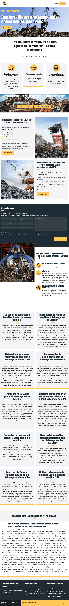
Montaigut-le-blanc (39, 548)
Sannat (48, 571)
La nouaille (48, 542)
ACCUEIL (45, 3)
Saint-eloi (47, 555)
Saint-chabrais (63, 554)
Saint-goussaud (54, 557)
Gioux (20, 540)
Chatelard (41, 535)
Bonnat (44, 531)
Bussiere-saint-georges (52, 533)
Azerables (52, 530)
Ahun (3, 530)
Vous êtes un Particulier (24, 106)
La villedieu (5, 543)
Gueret (33, 540)
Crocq (38, 536)
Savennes (58, 571)
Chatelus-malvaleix (61, 535)
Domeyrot (52, 536)
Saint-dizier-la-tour (7, 555)
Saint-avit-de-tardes (53, 554)
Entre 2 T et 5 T (33, 234)
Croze (47, 536)
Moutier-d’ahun (6, 550)
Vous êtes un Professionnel (42, 106)
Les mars (33, 545)
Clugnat (22, 536)
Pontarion (13, 552)
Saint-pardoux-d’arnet (20, 564)
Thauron (16, 573)
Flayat (39, 538)
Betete (35, 531)
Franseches (56, 538)
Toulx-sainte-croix (23, 573)
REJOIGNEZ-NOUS (54, 3)
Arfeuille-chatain (22, 530)
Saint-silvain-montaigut (14, 569)
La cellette (14, 542)
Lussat (16, 547)
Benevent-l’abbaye (28, 531)
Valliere (31, 573)
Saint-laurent (57, 559)
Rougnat (36, 552)
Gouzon (28, 540)
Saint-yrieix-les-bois (33, 571)
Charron (36, 535)
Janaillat (47, 540)
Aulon (41, 530)
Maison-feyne (36, 547)
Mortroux (54, 548)
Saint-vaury (64, 569)
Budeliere (33, 533)
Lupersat (11, 547)
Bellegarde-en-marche (17, 531)
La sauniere (55, 542)
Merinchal (30, 548)
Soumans (63, 571)
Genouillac (5, 540)
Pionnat (9, 552)
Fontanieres (49, 538)
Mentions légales (5, 604)
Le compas (54, 543)
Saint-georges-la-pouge (17, 557)
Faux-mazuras (29, 538)
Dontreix (57, 536)
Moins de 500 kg (5, 234)
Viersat (45, 573)
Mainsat (30, 547)
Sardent (53, 571)
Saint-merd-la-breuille (53, 562)
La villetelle (11, 543)
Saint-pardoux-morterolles (58, 564)
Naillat (31, 550)
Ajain (6, 530)
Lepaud (23, 545)
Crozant (43, 536)
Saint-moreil (11, 564)
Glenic (24, 540)
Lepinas (28, 545)
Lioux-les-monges (48, 545)
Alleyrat (11, 530)
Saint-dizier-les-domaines (19, 555)
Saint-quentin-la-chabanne (30, 567)
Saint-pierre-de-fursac (31, 566)
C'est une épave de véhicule (51, 234)
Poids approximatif (5, 232)
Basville (62, 530)
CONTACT (62, 3)
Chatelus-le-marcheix (49, 535)
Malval (64, 547)
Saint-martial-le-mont (58, 561)
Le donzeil (60, 543)
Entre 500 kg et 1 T (15, 234)
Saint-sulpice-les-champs (53, 569)
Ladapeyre (17, 543)
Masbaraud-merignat (12, 548)
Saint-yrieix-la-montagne (21, 571)
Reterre (27, 552)
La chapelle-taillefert (22, 542)
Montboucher (47, 548)
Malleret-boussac (57, 547)
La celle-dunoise (6, 542)
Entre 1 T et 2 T (24, 234)
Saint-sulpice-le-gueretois (40, 569)
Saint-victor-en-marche (8, 571)
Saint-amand (31, 554)
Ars (33, 530)
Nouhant (42, 550)
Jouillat (57, 540)
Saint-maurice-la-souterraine (25, 562)
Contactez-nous (8, 152)
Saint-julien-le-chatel (35, 559)
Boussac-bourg (22, 533)
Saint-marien (49, 561)
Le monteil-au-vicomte (15, 545)
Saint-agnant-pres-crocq (13, 554)
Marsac (4, 548)
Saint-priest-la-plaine (7, 567)
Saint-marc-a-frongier (39, 561)
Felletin (35, 538)
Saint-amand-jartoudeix (41, 554)
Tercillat (11, 573)
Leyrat (37, 545)
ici (66, 604)
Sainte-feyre (42, 571)
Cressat (34, 536)
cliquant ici (7, 592)
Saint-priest (51, 566)
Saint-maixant (29, 561)
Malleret (50, 547)
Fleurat (44, 538)
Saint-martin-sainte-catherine (9, 562)
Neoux (34, 550)
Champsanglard (25, 535)
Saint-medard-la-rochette (40, 562)
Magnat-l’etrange (22, 547)
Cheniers (11, 536)
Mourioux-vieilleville (62, 548)
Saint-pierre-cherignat (19, 566)
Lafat (22, 543)
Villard (49, 573)
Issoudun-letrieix (39, 540)
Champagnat (17, 535)
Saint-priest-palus (18, 567)
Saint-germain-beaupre (43, 557)
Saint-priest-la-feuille (60, 566)
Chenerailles (5, 536)
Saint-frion (7, 557)
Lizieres (56, 545)
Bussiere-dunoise (41, 533)
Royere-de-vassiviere (44, 552)
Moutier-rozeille (24, 550)
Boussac (15, 533)
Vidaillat (41, 573)
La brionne (62, 540)
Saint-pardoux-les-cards (44, 564)
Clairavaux (17, 536)
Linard (41, 545)
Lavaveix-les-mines (37, 543)
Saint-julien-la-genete (24, 559)
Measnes (25, 548)
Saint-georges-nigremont (30, 557)
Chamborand (10, 535)
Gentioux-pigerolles (13, 540)
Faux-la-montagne (20, 538)
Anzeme (15, 530)
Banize (57, 530)
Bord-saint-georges (51, 531)
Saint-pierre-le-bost (42, 566)
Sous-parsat (5, 573)
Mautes (20, 548)
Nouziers (54, 550)
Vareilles (35, 573)
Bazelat (4, 531)
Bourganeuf (9, 533)
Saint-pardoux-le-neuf (32, 564)
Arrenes (29, 530)
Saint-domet (41, 555)
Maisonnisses (43, 547)
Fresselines (62, 538)
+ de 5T (41, 234)
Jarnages (52, 540)
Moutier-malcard (15, 550)
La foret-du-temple (40, 542)
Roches (32, 552)
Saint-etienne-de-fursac (56, 555)
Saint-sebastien (41, 567)
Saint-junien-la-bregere (47, 559)
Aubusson (37, 530)
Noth (38, 550)
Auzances (46, 530)
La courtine (31, 542)
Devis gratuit (5, 27)
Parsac (59, 550)
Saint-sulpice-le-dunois (27, 569)
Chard (31, 535)
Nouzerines (48, 550)
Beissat (9, 531)
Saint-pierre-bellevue (7, 566)
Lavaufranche (27, 543)
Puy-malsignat (21, 552)
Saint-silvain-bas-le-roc (52, 567)
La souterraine (62, 542)
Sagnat (52, 552)
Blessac (39, 531)
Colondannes (28, 536)
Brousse (28, 533)
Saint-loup (23, 561)
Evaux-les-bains (11, 538)
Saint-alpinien (23, 554)
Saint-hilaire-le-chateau (12, 559)
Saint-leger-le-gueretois (13, 561)
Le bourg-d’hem (46, 543)
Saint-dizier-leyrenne (31, 555)
